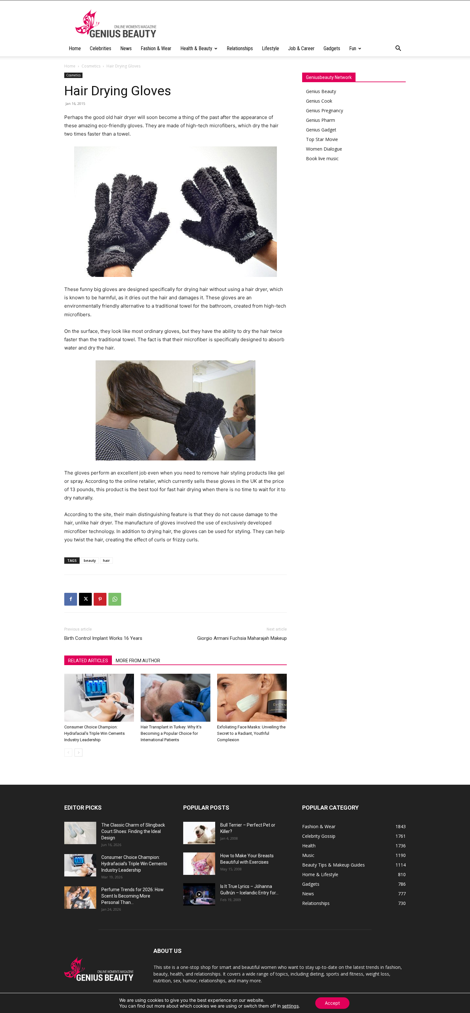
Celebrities (100, 48)
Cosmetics (91, 66)
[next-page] (78, 753)
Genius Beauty (321, 91)
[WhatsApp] (114, 599)
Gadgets (332, 48)
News (126, 48)
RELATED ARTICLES (88, 660)
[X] (85, 599)
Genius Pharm (320, 120)
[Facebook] (70, 599)
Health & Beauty (196, 48)
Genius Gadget (321, 130)
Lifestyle (270, 48)
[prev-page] (68, 753)
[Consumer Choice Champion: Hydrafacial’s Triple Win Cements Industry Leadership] (99, 698)
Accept (332, 1003)
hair (106, 560)
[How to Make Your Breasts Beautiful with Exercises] (199, 863)
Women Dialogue (324, 149)
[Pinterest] (100, 599)
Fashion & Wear (156, 48)
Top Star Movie (322, 139)
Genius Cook (319, 101)
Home (75, 48)
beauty (90, 560)
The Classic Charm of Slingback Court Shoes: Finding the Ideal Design (133, 831)
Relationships (240, 48)
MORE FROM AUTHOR (138, 660)
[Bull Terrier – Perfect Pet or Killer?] (199, 833)
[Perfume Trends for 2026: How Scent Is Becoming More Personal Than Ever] (80, 897)
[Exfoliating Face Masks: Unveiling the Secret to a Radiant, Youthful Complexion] (252, 698)
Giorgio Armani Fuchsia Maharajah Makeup (242, 638)
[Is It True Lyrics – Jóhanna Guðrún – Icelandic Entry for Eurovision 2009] (199, 894)
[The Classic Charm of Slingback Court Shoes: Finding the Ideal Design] (80, 833)
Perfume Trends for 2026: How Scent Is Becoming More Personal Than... (132, 896)
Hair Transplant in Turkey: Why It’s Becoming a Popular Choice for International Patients (171, 733)
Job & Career (301, 48)
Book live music (322, 158)
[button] (398, 49)
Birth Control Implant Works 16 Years (103, 638)
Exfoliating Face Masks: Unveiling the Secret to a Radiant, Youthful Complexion (251, 733)
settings (290, 1006)
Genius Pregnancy (324, 110)
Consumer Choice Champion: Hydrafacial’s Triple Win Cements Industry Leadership (94, 733)
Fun (352, 48)
